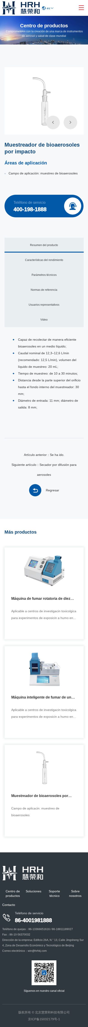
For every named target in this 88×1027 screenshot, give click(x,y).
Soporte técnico (54, 893)
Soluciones (33, 891)
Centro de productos (13, 893)
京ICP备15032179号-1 (44, 1019)
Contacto (8, 905)
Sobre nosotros (75, 893)
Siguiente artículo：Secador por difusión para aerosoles (44, 469)
